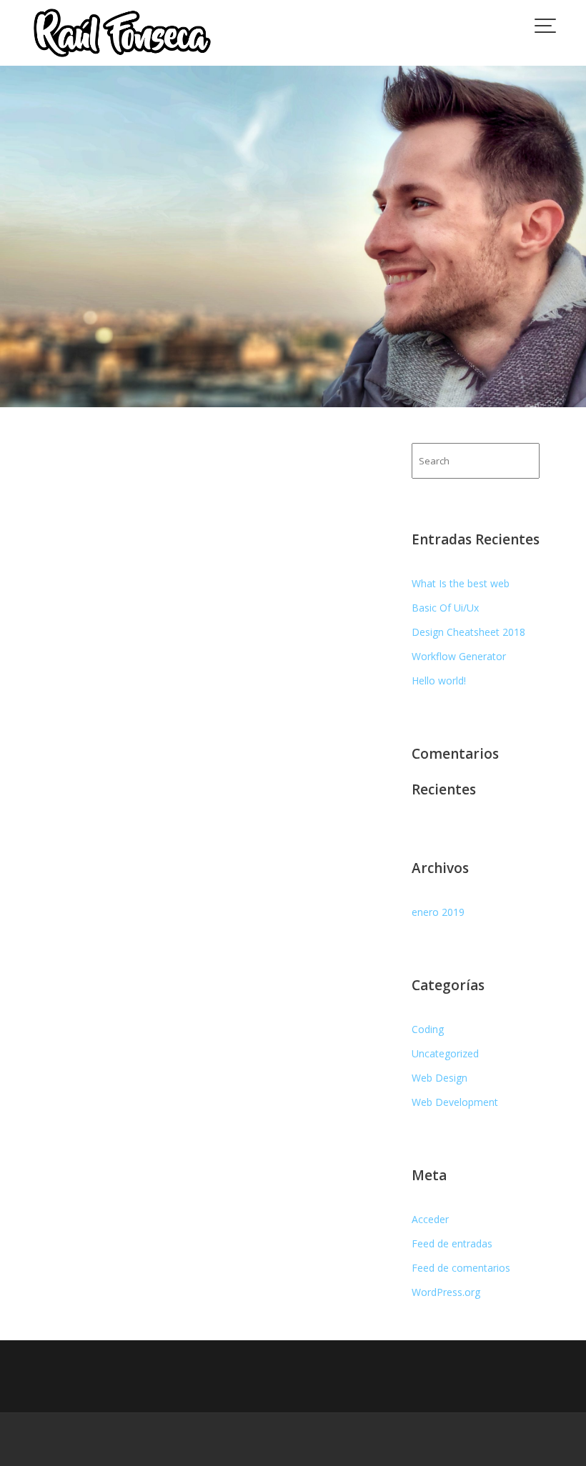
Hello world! (439, 680)
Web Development (455, 1102)
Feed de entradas (452, 1243)
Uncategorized (445, 1053)
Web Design (439, 1077)
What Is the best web (461, 583)
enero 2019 (438, 912)
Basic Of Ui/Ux (445, 607)
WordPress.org (446, 1292)
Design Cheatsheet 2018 (468, 632)
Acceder (430, 1219)
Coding (428, 1029)
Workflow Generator (459, 656)
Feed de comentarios (461, 1268)
